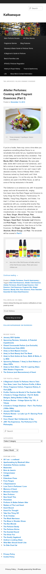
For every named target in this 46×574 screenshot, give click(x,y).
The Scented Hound (11, 532)
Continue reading (10, 275)
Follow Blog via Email (13, 318)
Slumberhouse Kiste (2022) (14, 348)
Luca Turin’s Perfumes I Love (15, 486)
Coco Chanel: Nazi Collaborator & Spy (18, 419)
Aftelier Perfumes (16, 280)
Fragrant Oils (27, 287)
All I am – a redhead (11, 459)
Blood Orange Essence (25, 285)
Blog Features (25, 43)
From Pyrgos (8, 481)
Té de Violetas (9, 516)
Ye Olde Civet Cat (10, 545)
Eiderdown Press (10, 478)
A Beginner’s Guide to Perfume (15, 53)
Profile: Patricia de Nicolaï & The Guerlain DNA (22, 392)
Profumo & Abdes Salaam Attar (15, 502)
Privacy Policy (9, 554)
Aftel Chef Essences (16, 282)
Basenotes (7, 467)
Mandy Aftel (15, 289)
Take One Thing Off (11, 513)
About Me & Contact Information (21, 74)
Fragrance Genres (10, 43)
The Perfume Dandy (11, 526)
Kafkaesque (11, 14)
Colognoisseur (9, 473)
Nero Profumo (9, 494)
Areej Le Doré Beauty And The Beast (17, 353)
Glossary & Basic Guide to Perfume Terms (18, 48)
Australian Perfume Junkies (14, 465)
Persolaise (7, 499)
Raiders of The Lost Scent (13, 505)
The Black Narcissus (11, 518)
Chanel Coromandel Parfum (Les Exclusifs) (20, 345)
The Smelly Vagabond (12, 537)
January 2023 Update (11, 337)
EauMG (6, 475)
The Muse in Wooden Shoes (14, 521)
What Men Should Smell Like (14, 542)
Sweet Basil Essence (21, 292)
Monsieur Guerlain (10, 491)
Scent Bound (8, 508)
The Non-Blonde (9, 523)
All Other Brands (29, 38)
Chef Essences (16, 287)
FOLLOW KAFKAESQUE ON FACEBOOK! (17, 325)
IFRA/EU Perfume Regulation (14, 63)
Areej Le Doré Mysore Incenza (15, 350)
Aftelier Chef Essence (33, 282)
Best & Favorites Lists (11, 58)
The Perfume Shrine (11, 529)
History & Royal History (12, 68)
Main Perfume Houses (12, 38)
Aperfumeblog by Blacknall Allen (16, 462)
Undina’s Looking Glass (12, 540)
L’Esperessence (9, 483)
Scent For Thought (10, 510)
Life (5, 74)
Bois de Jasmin (9, 470)
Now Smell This (9, 497)
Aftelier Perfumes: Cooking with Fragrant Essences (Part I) (17, 94)
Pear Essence (25, 289)
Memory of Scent (10, 489)
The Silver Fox (9, 534)
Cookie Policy (8, 556)
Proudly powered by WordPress (29, 569)
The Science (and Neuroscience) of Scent (19, 372)
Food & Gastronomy (31, 68)
